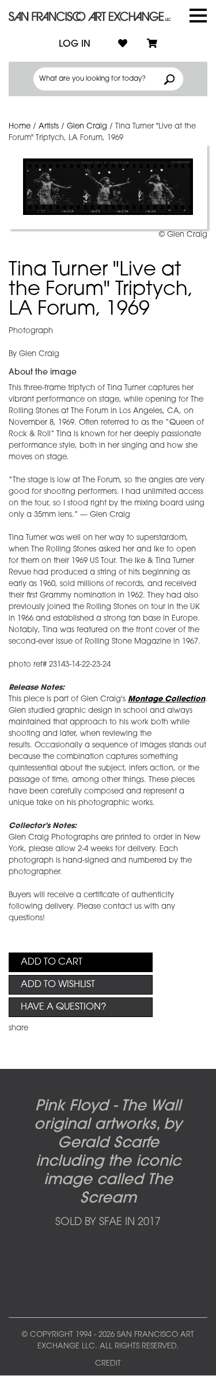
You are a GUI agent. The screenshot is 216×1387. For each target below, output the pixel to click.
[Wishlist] (122, 44)
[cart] (152, 44)
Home (20, 126)
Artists (49, 126)
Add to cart (51, 962)
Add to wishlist (58, 984)
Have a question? (63, 1007)
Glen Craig (87, 126)
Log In (74, 44)
